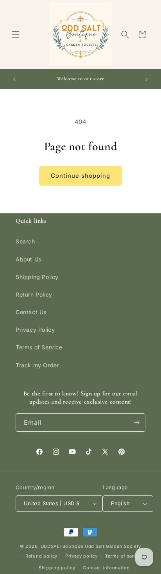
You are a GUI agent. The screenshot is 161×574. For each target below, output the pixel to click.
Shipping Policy (37, 277)
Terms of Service (39, 347)
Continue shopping (80, 175)
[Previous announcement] (14, 79)
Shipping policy (57, 567)
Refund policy (41, 556)
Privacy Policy (35, 329)
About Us (28, 259)
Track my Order (37, 365)
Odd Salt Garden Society (113, 546)
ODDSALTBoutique (62, 546)
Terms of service (124, 556)
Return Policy (34, 294)
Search (25, 241)
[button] (15, 34)
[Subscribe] (136, 422)
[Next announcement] (146, 79)
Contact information (106, 567)
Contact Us (31, 312)
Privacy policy (81, 556)
